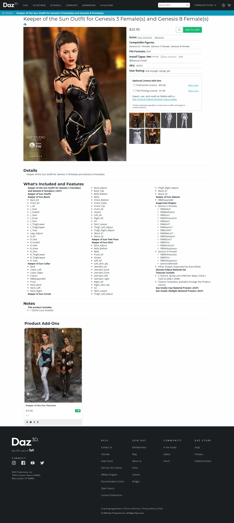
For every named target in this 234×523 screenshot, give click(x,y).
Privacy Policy (149, 508)
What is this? (193, 85)
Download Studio (204, 5)
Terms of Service (132, 508)
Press (135, 467)
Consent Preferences (111, 495)
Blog (134, 454)
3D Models (55, 5)
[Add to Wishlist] (179, 30)
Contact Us (106, 447)
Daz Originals (145, 37)
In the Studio (169, 447)
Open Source (107, 488)
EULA (160, 508)
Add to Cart (192, 29)
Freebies (199, 454)
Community (72, 5)
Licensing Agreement (111, 508)
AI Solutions (106, 5)
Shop (25, 5)
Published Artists (203, 461)
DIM (181, 56)
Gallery (166, 454)
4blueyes (159, 37)
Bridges (136, 481)
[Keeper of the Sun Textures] (53, 365)
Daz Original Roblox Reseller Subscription (154, 99)
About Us (137, 461)
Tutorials (105, 454)
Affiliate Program (109, 474)
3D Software (39, 5)
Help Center (107, 461)
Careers (136, 474)
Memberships (89, 5)
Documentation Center (112, 481)
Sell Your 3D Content (111, 467)
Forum (166, 461)
